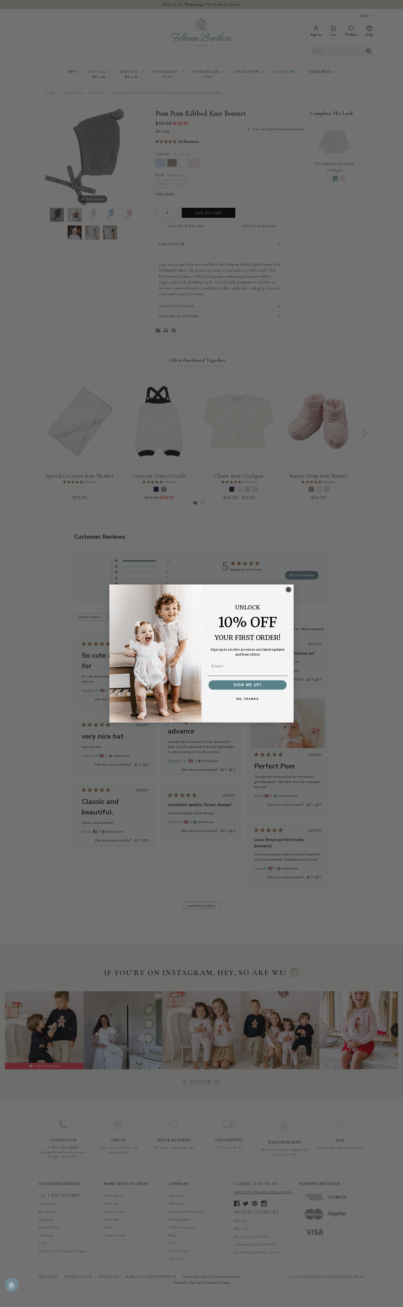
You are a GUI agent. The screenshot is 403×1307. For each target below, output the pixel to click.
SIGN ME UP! (247, 685)
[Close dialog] (288, 589)
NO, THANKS (247, 699)
